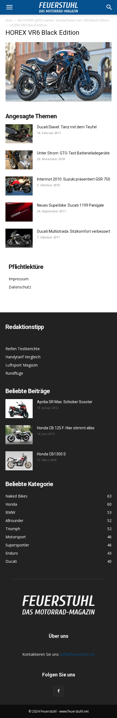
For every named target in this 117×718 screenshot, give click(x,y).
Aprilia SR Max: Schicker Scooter (65, 402)
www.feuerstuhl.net (74, 711)
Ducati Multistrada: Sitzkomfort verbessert (73, 231)
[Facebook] (58, 691)
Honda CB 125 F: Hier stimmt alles (65, 428)
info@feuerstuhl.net (77, 654)
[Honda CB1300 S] (19, 460)
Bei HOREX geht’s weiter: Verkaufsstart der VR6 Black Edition (63, 20)
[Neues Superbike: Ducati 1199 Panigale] (19, 212)
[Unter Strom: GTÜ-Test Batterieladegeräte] (19, 159)
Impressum (19, 278)
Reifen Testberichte (22, 348)
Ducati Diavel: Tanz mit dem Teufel (67, 127)
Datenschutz (20, 287)
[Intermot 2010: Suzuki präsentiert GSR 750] (19, 185)
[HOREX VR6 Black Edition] (58, 100)
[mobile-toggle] (9, 7)
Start (9, 20)
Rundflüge (14, 373)
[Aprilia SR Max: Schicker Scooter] (19, 408)
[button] (109, 7)
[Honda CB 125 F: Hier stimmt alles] (19, 434)
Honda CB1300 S (51, 454)
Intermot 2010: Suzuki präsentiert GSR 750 (73, 179)
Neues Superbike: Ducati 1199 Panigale (70, 205)
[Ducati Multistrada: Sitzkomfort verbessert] (19, 238)
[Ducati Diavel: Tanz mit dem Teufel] (19, 133)
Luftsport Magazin (21, 365)
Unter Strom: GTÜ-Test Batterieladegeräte (73, 153)
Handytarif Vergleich (23, 356)
